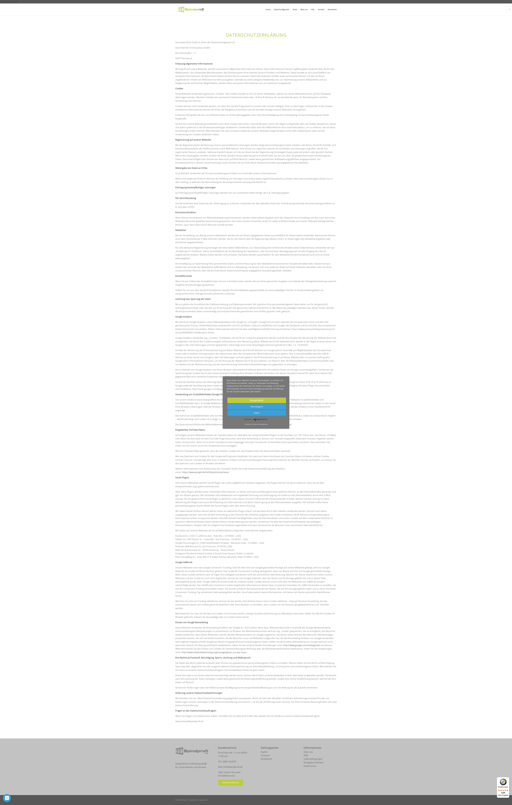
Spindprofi (184, 800)
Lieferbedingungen (313, 758)
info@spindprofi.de (233, 766)
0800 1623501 (229, 761)
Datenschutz (310, 765)
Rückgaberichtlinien (313, 762)
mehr (257, 412)
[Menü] (507, 778)
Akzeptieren (256, 400)
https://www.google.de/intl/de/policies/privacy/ (205, 472)
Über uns (308, 752)
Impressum (203, 800)
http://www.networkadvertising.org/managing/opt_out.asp (210, 652)
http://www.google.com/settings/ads (301, 645)
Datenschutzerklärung (260, 424)
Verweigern (256, 406)
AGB (306, 755)
